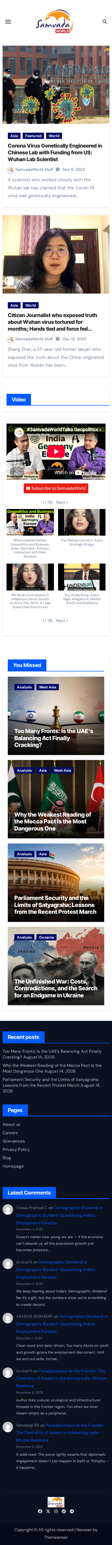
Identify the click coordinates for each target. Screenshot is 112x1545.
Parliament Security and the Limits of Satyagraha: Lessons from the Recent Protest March (55, 904)
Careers (10, 1133)
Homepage (13, 1166)
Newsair (84, 1529)
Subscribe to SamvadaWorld (59, 488)
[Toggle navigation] (8, 22)
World (54, 135)
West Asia (47, 687)
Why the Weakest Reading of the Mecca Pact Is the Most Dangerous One (52, 821)
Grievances (14, 1141)
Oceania (46, 937)
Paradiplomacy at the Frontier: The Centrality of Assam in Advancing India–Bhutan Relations (61, 1378)
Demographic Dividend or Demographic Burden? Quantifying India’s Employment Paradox (59, 1215)
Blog (7, 1158)
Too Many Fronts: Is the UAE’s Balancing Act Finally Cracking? (53, 738)
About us (11, 1124)
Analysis (24, 687)
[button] (62, 502)
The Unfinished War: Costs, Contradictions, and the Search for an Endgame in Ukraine (55, 988)
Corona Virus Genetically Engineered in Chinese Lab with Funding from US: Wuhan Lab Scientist (55, 152)
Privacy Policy (16, 1149)
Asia (14, 135)
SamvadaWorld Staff (34, 169)
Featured (33, 135)
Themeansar (55, 1537)
